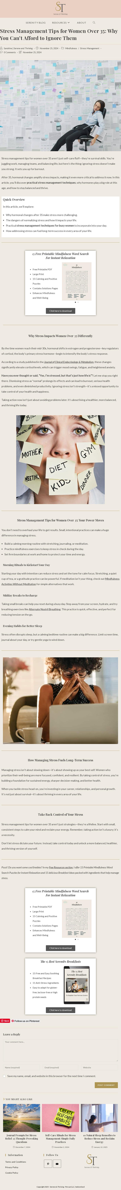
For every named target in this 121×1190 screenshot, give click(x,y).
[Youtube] (57, 1164)
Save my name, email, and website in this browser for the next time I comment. (51, 1076)
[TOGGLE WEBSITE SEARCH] (94, 22)
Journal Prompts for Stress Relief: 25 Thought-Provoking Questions (21, 1139)
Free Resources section (61, 867)
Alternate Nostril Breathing (44, 609)
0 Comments (10, 52)
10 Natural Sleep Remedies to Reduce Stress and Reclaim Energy (99, 1139)
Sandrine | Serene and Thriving (18, 48)
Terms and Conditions (15, 1162)
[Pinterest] (48, 1164)
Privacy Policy (11, 1167)
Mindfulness (71, 48)
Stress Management (89, 48)
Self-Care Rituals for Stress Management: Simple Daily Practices (60, 1139)
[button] (65, 281)
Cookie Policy (11, 1173)
